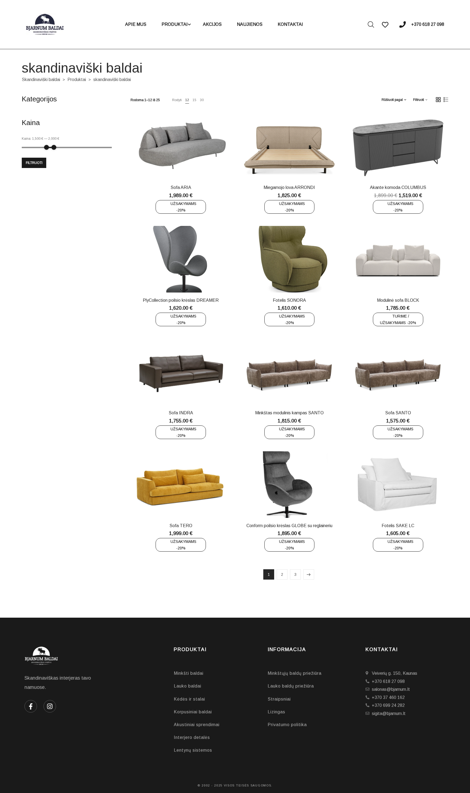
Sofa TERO (180, 525)
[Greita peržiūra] (185, 166)
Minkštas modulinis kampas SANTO (289, 413)
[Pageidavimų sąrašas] (198, 166)
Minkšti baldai (188, 673)
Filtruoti (34, 163)
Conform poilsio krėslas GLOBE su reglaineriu (289, 525)
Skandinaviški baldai (41, 79)
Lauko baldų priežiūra (291, 686)
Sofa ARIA (181, 187)
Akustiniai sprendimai (196, 724)
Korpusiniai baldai (193, 712)
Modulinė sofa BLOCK (398, 300)
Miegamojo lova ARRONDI (289, 187)
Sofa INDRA (181, 413)
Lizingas (276, 712)
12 (187, 100)
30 (202, 100)
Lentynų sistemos (193, 750)
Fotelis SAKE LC (398, 525)
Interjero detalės (192, 737)
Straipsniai (279, 699)
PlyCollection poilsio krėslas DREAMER (181, 300)
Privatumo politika (287, 724)
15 (194, 100)
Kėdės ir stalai (189, 699)
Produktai (76, 79)
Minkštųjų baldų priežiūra (294, 673)
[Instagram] (50, 706)
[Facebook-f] (30, 706)
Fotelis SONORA (289, 300)
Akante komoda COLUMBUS (398, 187)
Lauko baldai (187, 686)
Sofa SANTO (398, 413)
